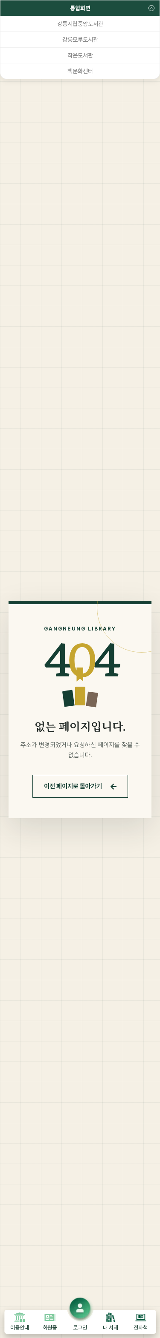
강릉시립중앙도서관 (80, 23)
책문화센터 (80, 71)
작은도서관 (80, 55)
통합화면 (80, 8)
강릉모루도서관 (80, 39)
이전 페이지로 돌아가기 (80, 786)
